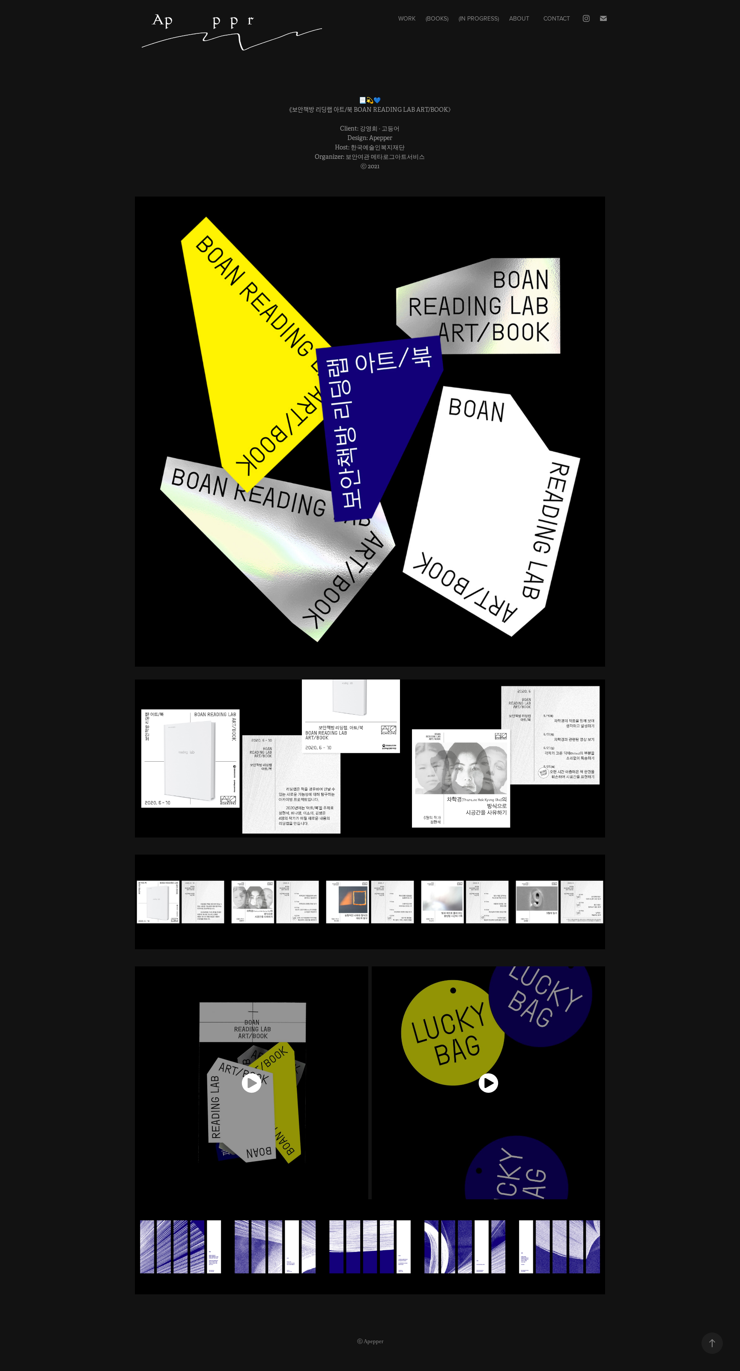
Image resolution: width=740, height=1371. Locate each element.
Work (406, 18)
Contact (556, 18)
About (519, 18)
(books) (437, 18)
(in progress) (479, 18)
